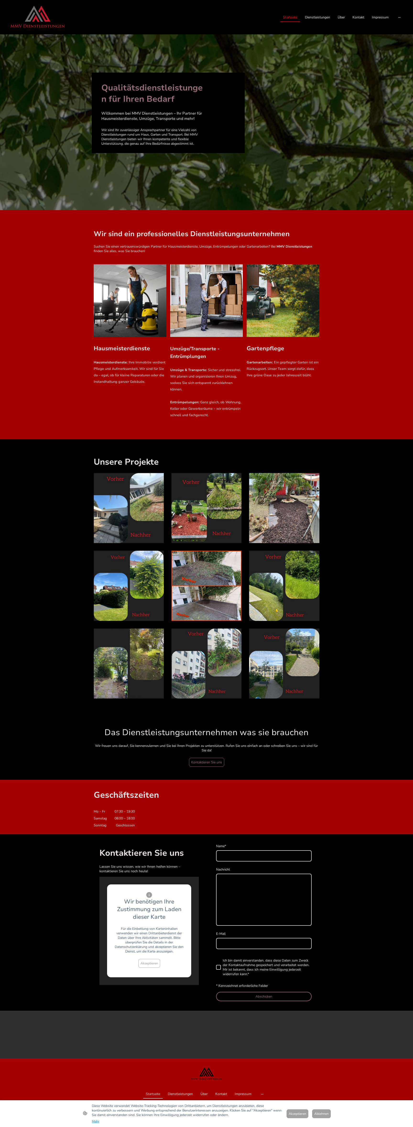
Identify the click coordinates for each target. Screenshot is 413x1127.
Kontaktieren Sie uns (206, 762)
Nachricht (223, 869)
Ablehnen (321, 1113)
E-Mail (221, 933)
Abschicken (263, 996)
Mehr (95, 1121)
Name (221, 846)
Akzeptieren (149, 963)
